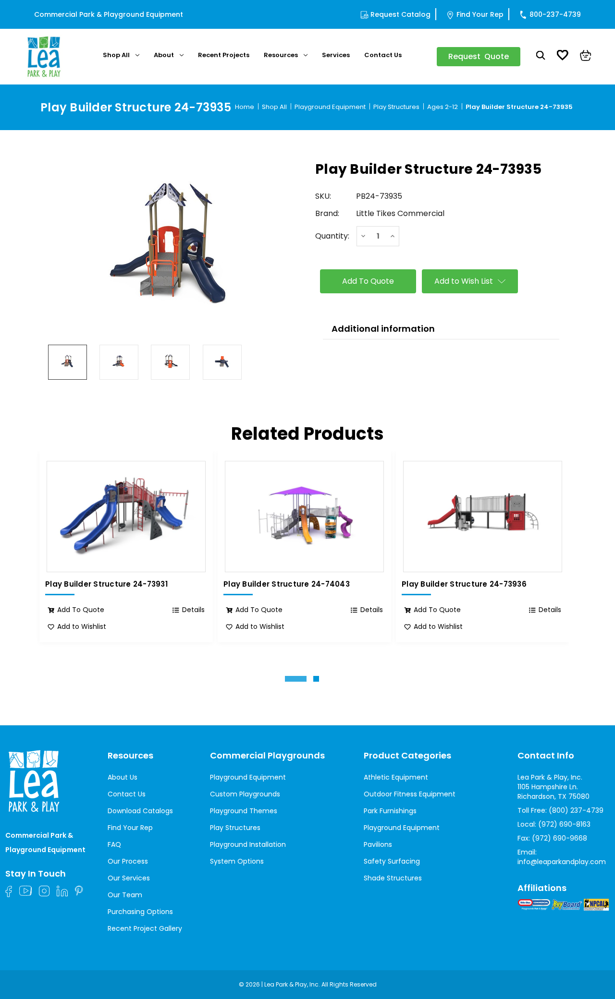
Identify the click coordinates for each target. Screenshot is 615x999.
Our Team (125, 895)
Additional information (383, 329)
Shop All (116, 55)
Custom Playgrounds (245, 794)
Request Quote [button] (478, 56)
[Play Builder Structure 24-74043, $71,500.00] (304, 516)
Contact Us (383, 55)
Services (336, 55)
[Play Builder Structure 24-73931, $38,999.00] (126, 516)
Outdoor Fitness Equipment (409, 794)
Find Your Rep (480, 14)
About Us (122, 777)
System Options (237, 861)
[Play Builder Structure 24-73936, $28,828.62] (482, 516)
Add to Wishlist (81, 626)
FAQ (114, 844)
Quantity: (332, 236)
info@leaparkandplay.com (561, 862)
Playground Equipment (248, 777)
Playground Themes (243, 811)
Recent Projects (223, 55)
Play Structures (235, 827)
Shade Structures (393, 878)
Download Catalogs (140, 811)
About (164, 55)
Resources (281, 55)
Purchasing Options (140, 911)
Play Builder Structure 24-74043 (286, 584)
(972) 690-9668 (559, 838)
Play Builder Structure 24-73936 (464, 584)
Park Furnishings (390, 811)
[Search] (540, 56)
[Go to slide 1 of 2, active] (296, 679)
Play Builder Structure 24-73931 (106, 584)
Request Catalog (400, 14)
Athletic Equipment (396, 777)
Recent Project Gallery (145, 928)
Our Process (128, 861)
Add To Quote (80, 609)
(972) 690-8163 (564, 824)
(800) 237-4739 (576, 810)
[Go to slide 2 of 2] (316, 679)
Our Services (129, 878)
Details (193, 609)
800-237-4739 (555, 14)
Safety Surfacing (392, 861)
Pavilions (378, 844)
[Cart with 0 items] (585, 56)
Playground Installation (248, 844)
